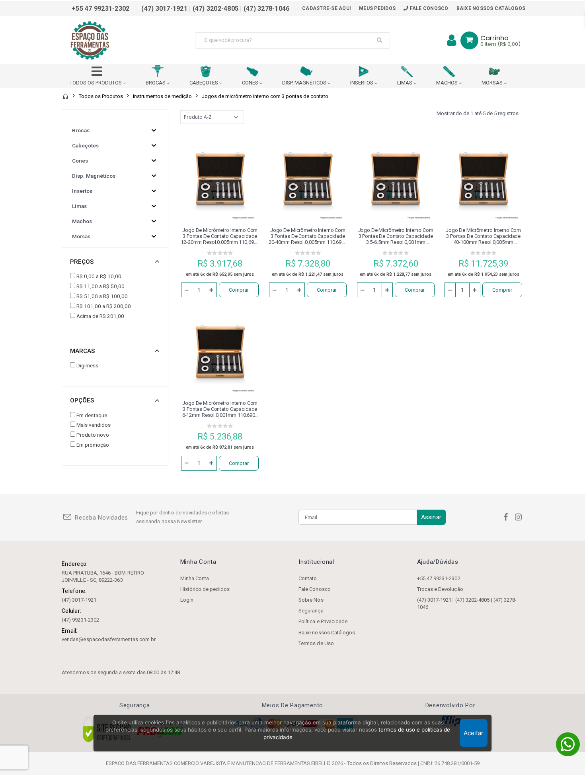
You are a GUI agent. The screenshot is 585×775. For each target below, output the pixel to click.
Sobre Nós (311, 600)
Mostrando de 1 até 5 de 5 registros (478, 113)
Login (186, 600)
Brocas (81, 130)
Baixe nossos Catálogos (491, 8)
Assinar (431, 517)
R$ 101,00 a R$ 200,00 (103, 306)
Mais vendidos (93, 425)
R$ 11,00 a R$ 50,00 (100, 286)
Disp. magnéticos (93, 176)
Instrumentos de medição (162, 96)
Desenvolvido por (450, 705)
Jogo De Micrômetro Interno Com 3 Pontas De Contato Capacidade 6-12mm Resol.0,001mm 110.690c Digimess (220, 409)
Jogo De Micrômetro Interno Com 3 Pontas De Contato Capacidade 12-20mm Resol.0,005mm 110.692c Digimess (220, 236)
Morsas (81, 236)
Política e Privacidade (322, 621)
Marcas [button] (82, 351)
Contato (307, 578)
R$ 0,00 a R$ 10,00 (98, 276)
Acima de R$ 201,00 (100, 316)
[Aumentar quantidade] (211, 290)
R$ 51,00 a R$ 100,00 (102, 296)
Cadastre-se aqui (326, 8)
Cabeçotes (85, 145)
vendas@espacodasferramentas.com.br (109, 639)
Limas (79, 206)
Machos (82, 221)
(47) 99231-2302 (80, 620)
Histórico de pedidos (205, 589)
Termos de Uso (316, 643)
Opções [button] (82, 400)
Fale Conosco (428, 8)
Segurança (311, 611)
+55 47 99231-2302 (438, 578)
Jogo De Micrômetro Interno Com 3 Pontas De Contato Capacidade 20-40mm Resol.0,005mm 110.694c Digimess (308, 236)
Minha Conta (194, 578)
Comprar (239, 290)
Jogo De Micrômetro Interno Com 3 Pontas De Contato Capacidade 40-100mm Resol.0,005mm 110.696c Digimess (483, 236)
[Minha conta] (451, 40)
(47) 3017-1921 (79, 600)
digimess (87, 365)
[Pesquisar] (380, 40)
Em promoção (92, 444)
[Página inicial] (65, 96)
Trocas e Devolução (440, 589)
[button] (469, 40)
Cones (80, 160)
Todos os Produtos (101, 96)
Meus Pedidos (377, 8)
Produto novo (92, 435)
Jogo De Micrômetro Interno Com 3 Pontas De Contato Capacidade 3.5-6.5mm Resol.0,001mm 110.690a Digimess (395, 236)
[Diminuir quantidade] (186, 290)
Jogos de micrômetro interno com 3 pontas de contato (265, 96)
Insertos (82, 191)
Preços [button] (82, 261)
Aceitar (474, 733)
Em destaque (91, 415)
